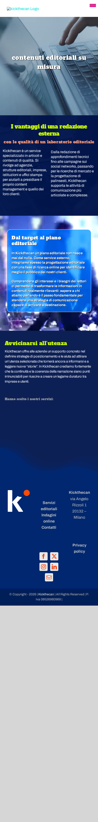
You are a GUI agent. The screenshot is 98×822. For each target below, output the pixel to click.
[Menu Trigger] (93, 5)
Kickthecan (46, 594)
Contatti (48, 527)
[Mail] (49, 577)
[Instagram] (43, 567)
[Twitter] (54, 556)
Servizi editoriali (49, 506)
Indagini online (48, 518)
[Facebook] (43, 556)
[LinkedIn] (54, 567)
